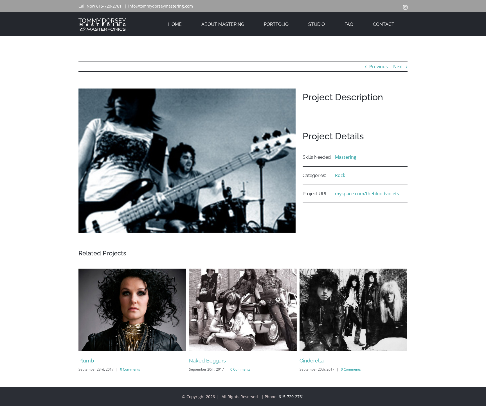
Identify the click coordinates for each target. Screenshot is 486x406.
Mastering (345, 157)
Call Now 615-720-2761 (100, 6)
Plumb (86, 361)
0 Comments (130, 369)
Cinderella (312, 361)
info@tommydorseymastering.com (160, 6)
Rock (340, 175)
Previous (378, 66)
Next (398, 66)
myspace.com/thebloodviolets (367, 193)
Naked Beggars (207, 361)
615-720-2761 (291, 396)
